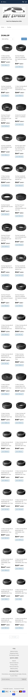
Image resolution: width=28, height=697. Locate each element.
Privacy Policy (14, 664)
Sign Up (24, 679)
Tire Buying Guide (14, 655)
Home (2, 27)
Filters (24, 39)
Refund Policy (14, 651)
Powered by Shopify (19, 688)
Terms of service (14, 662)
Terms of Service (14, 666)
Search (14, 660)
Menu (4, 2)
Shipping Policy (14, 653)
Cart (25, 2)
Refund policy (14, 668)
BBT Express (9, 688)
